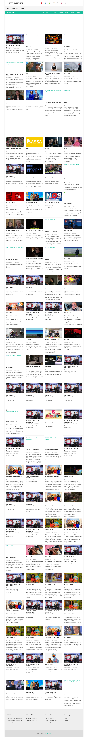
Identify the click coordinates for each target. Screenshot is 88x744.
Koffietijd (29, 556)
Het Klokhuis (68, 203)
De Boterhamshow (50, 584)
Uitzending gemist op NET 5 (51, 718)
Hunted (47, 148)
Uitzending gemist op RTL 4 (32, 718)
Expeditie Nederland (51, 231)
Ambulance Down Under (13, 148)
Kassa (27, 148)
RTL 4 (74, 76)
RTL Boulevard (68, 312)
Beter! (66, 102)
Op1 (46, 45)
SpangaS (47, 259)
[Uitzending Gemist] (15, 3)
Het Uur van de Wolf (70, 692)
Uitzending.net (48, 733)
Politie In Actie (68, 476)
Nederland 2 (36, 49)
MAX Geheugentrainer (32, 449)
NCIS (27, 73)
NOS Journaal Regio (12, 259)
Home (66, 718)
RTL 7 (74, 479)
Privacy (66, 720)
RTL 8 (35, 76)
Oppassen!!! (9, 367)
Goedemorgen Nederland (14, 476)
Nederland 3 (75, 206)
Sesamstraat (49, 664)
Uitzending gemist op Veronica (52, 722)
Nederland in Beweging (52, 449)
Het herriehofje (11, 557)
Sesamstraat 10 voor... (51, 420)
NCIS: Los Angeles (50, 286)
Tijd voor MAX (10, 312)
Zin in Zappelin (49, 529)
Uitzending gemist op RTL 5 (32, 720)
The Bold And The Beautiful (34, 366)
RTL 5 (16, 151)
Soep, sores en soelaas (52, 339)
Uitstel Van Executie (12, 230)
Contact (66, 722)
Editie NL (66, 339)
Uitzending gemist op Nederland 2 (15, 720)
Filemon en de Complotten (53, 102)
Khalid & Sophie (11, 202)
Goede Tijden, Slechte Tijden (34, 258)
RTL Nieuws (9, 101)
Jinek (65, 148)
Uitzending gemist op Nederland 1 (15, 718)
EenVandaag (68, 230)
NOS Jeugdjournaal (32, 202)
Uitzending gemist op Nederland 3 (15, 722)
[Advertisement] (44, 24)
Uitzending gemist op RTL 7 (32, 722)
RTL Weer (67, 73)
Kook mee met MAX (11, 421)
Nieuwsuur (29, 101)
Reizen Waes (68, 46)
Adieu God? (29, 46)
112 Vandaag (48, 175)
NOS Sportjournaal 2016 (52, 202)
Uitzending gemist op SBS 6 (51, 720)
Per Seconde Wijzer (31, 175)
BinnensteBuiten (69, 176)
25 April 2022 (9, 48)
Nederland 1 (17, 48)
